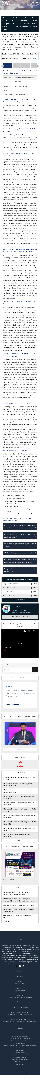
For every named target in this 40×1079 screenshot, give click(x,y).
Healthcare (20, 1048)
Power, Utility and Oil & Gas (20, 1041)
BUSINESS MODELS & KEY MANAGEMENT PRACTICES (20, 1021)
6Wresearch (16, 1078)
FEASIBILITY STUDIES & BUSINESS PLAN (20, 1010)
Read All (6, 921)
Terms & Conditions (20, 986)
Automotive (20, 1050)
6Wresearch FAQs (20, 990)
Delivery (20, 988)
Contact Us (20, 995)
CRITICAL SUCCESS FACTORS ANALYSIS (20, 1024)
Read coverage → (28, 704)
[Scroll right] (37, 66)
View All (20, 749)
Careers (19, 981)
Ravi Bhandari (32, 58)
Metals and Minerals (20, 1057)
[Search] (33, 3)
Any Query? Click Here (20, 616)
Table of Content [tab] (17, 65)
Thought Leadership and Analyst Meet (20, 997)
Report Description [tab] (7, 65)
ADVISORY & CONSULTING (20, 1007)
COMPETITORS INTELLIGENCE (20, 1012)
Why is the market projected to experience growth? (20, 527)
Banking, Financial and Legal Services (20, 1055)
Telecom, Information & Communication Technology (20, 1045)
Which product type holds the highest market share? (20, 545)
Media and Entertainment (20, 1059)
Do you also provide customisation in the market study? (20, 570)
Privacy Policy (20, 983)
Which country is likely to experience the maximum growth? (20, 536)
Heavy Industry (20, 1043)
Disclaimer (20, 993)
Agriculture (20, 1064)
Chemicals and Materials (20, 1036)
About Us (20, 976)
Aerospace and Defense (19, 1034)
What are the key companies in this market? (19, 553)
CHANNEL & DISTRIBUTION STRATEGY (20, 1014)
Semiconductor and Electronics (20, 1038)
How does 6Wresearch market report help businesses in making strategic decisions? (20, 561)
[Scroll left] (2, 66)
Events (20, 979)
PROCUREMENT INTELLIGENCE (20, 1017)
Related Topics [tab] (26, 65)
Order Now (20, 600)
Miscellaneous (20, 1062)
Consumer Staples (20, 1052)
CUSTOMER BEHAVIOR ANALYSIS (20, 1019)
